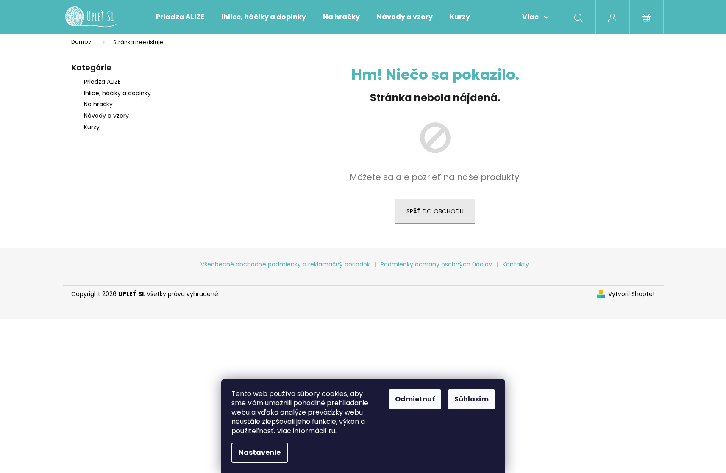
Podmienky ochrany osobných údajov (437, 264)
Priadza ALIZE (102, 81)
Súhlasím (471, 399)
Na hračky (98, 104)
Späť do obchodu (435, 211)
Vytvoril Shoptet (631, 294)
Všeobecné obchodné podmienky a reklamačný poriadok (286, 264)
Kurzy (92, 127)
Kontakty (516, 264)
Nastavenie (260, 452)
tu (331, 431)
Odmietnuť (415, 399)
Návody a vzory (106, 115)
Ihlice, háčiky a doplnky (117, 93)
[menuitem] (180, 17)
